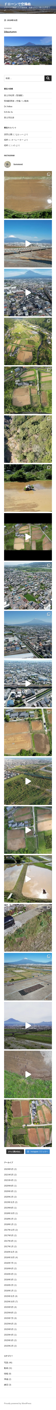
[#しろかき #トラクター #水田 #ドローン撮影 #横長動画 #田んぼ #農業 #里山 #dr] (28, 830)
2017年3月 (9, 1241)
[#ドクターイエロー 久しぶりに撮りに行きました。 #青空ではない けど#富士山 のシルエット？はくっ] (28, 1025)
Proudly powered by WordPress (17, 1403)
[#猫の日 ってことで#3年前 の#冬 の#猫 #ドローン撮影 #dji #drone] (28, 928)
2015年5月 (9, 1329)
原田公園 (8, 134)
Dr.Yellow (8, 106)
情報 (6, 1373)
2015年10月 (9, 1301)
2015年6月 (9, 1324)
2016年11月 (9, 1252)
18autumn (10, 31)
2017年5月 (9, 1235)
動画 (6, 1368)
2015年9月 (9, 1307)
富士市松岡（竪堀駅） (14, 95)
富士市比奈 (9, 117)
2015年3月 (9, 1340)
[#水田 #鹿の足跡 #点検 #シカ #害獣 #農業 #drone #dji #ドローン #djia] (28, 1074)
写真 (6, 1362)
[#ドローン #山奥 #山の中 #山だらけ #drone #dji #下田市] (28, 439)
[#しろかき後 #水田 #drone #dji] (28, 537)
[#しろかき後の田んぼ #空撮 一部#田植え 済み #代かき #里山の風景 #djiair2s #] (28, 1123)
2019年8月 (9, 1208)
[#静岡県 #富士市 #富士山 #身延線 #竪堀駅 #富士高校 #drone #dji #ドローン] (28, 634)
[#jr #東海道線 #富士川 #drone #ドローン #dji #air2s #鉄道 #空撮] (28, 781)
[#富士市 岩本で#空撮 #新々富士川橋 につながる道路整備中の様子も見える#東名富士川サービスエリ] (28, 585)
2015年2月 (9, 1346)
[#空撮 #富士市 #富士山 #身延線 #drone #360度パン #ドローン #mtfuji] (28, 292)
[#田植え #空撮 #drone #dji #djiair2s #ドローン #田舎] (28, 732)
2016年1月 (9, 1290)
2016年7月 (9, 1263)
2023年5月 (9, 1169)
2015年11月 (9, 1296)
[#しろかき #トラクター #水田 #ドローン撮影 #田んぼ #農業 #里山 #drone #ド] (28, 879)
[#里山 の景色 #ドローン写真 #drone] (28, 341)
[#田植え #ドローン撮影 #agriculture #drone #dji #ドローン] (28, 488)
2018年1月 (9, 1224)
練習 (6, 1385)
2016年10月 (9, 1257)
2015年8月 (9, 1312)
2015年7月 (9, 1318)
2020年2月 (9, 1197)
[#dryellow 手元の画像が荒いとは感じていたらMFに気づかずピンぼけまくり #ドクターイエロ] (28, 243)
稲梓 (6, 140)
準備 (6, 1379)
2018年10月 (9, 1213)
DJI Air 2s (8, 112)
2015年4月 (9, 1335)
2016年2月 (9, 1285)
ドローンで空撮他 (17, 4)
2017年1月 (9, 1246)
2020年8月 (9, 1186)
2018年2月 (9, 1219)
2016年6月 (9, 1268)
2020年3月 (9, 1191)
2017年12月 (9, 1230)
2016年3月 (9, 1279)
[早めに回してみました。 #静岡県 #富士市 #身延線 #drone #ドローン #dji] (28, 683)
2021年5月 (9, 1174)
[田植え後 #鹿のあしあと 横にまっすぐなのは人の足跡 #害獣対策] (28, 195)
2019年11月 (9, 1202)
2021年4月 (9, 1180)
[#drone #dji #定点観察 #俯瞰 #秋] (28, 390)
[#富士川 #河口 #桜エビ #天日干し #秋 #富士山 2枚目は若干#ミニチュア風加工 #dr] (28, 976)
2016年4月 (9, 1274)
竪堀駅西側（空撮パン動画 (16, 101)
